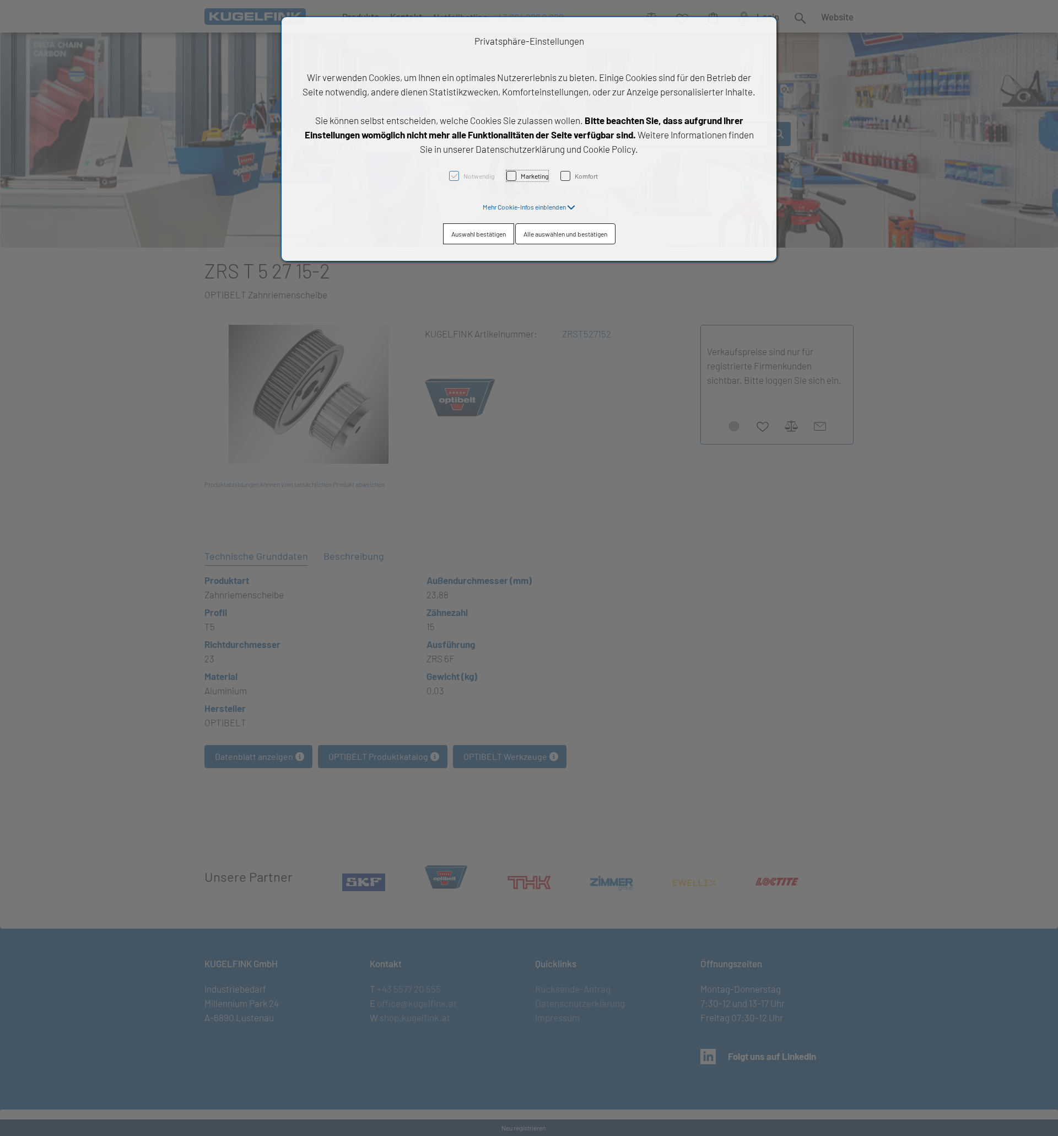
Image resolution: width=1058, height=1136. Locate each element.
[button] (529, 207)
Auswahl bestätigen (478, 234)
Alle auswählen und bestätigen (565, 234)
